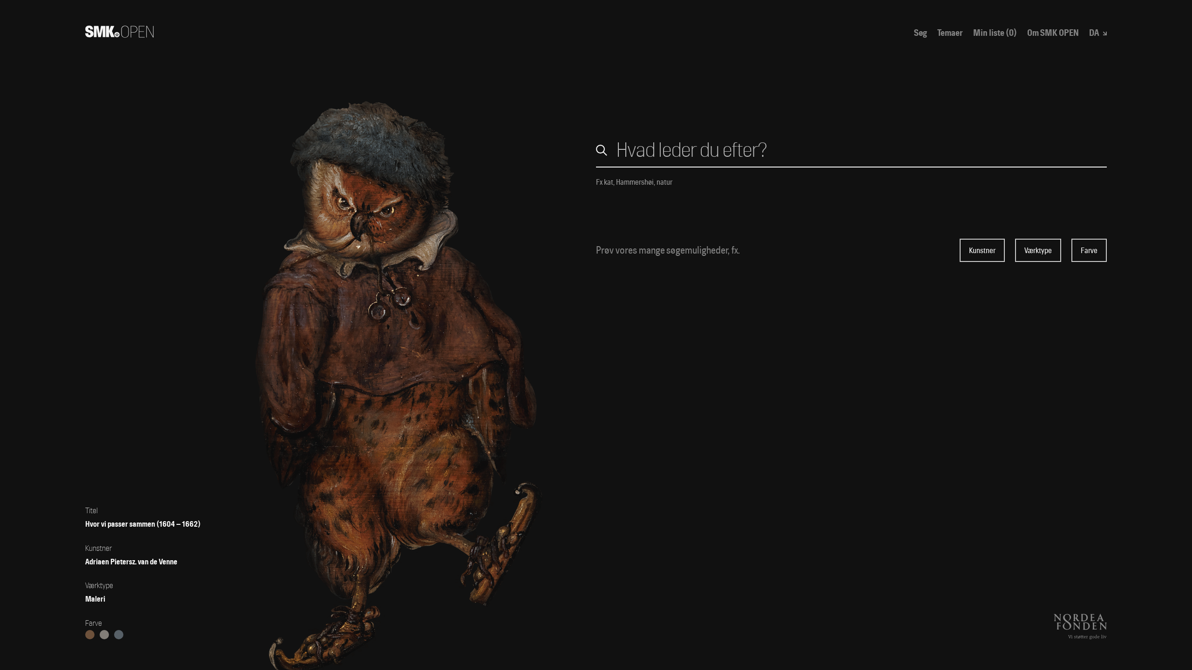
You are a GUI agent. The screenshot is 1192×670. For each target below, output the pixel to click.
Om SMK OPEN (1053, 33)
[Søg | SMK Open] (119, 34)
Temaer (950, 33)
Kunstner (982, 250)
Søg (920, 33)
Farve (1089, 250)
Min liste (995, 33)
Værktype (1038, 250)
